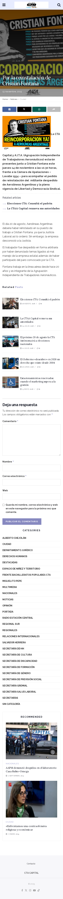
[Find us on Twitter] (26, 890)
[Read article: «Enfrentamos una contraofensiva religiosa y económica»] (31, 799)
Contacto (31, 863)
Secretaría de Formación (18, 667)
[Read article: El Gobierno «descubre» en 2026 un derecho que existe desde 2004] (10, 363)
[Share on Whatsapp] (39, 109)
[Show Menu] (3, 5)
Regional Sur (11, 624)
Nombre (8, 461)
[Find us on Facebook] (22, 890)
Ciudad (23, 99)
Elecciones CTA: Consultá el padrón (29, 203)
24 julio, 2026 (28, 326)
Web (5, 490)
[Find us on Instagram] (30, 890)
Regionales (9, 630)
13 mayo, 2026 (27, 389)
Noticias (13, 99)
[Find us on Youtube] (34, 890)
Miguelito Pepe (12, 581)
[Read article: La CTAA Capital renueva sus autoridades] (10, 322)
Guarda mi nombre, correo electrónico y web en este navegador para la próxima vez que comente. (32, 508)
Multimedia (9, 587)
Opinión (7, 605)
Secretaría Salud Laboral (19, 691)
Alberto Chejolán (14, 538)
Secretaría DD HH (13, 648)
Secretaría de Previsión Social (22, 679)
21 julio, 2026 (27, 348)
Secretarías (10, 698)
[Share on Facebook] (9, 109)
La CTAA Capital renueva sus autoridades (33, 208)
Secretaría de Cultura (17, 654)
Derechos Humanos (14, 556)
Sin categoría (11, 704)
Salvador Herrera (14, 642)
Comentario (10, 421)
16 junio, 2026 (28, 367)
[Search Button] (59, 5)
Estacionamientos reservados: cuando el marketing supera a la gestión (38, 381)
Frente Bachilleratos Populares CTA (26, 575)
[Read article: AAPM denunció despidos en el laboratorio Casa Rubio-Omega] (31, 741)
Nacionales (9, 593)
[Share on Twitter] (24, 109)
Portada (7, 611)
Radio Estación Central (17, 618)
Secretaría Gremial (14, 685)
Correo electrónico (14, 476)
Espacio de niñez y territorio (21, 568)
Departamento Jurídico (17, 550)
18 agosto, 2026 (28, 303)
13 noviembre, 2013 (12, 91)
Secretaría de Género (16, 673)
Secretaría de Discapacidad (19, 661)
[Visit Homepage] (31, 5)
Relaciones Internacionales (21, 636)
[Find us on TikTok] (38, 890)
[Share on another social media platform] (54, 109)
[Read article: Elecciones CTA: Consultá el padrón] (10, 303)
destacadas (9, 562)
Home (5, 99)
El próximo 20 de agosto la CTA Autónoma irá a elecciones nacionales (37, 341)
